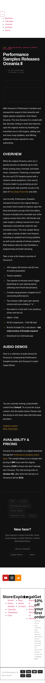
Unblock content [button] (10, 426)
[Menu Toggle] (2, 14)
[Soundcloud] (18, 578)
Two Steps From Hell (19, 192)
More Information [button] (10, 429)
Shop (32, 555)
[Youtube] (5, 578)
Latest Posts (16, 555)
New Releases (15, 47)
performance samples (20, 506)
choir (12, 501)
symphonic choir (17, 516)
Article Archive (22, 549)
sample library (17, 511)
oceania (23, 501)
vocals (32, 516)
